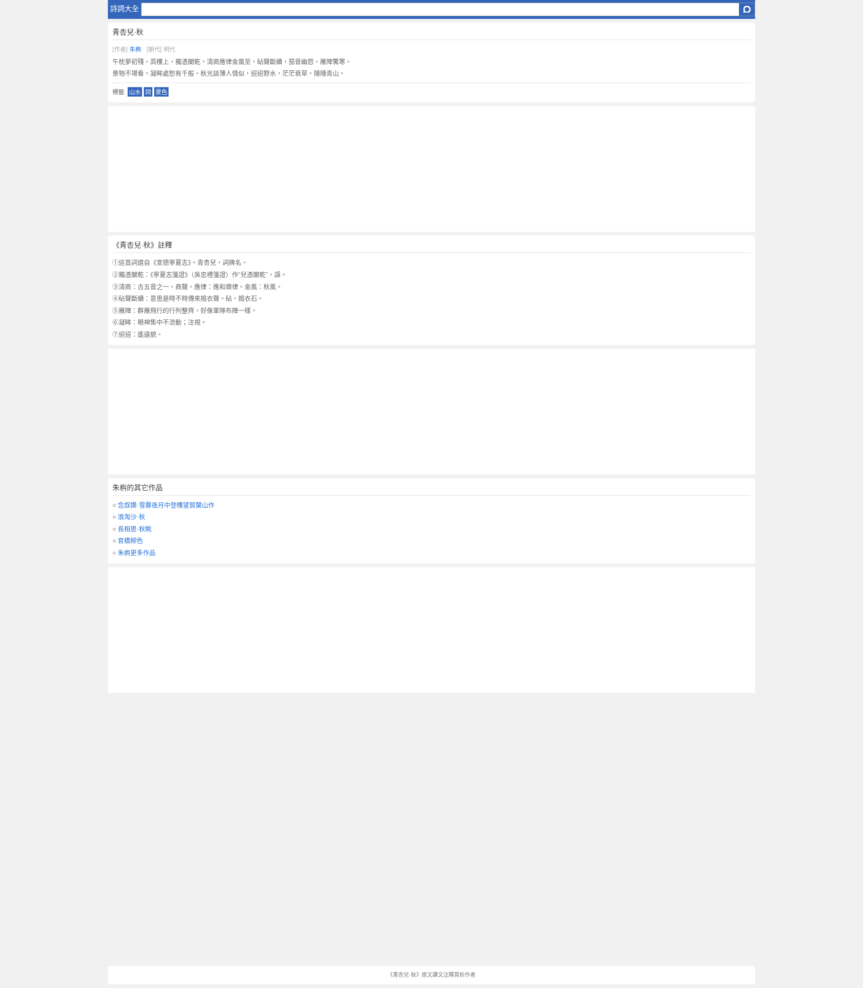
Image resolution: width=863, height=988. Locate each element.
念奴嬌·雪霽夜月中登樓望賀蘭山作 (166, 505)
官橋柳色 (130, 540)
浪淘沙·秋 (131, 516)
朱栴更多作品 (137, 552)
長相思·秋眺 (134, 528)
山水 (135, 92)
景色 (161, 92)
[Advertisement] (377, 169)
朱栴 (135, 49)
